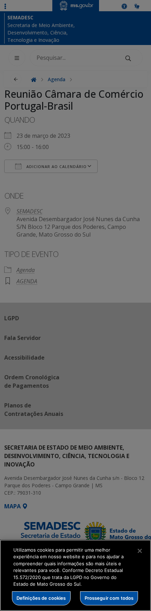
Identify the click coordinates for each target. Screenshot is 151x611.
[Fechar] (139, 551)
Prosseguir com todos (109, 598)
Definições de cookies (41, 598)
